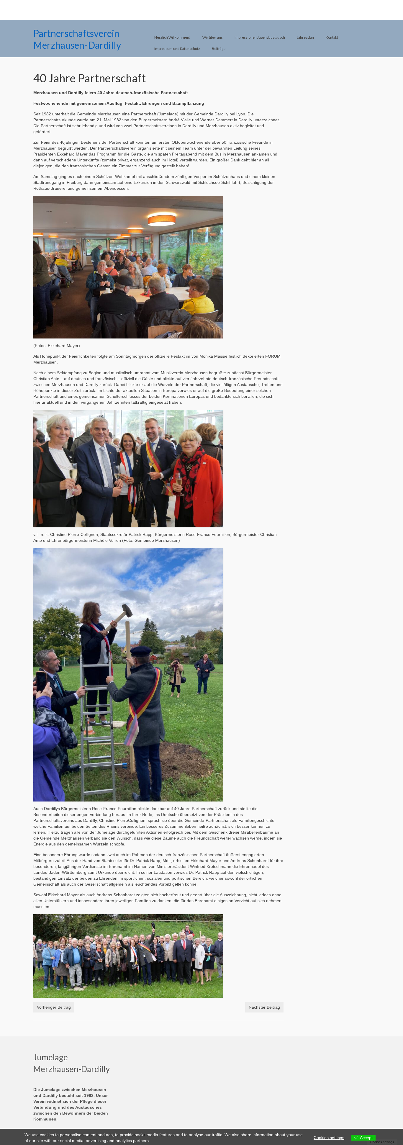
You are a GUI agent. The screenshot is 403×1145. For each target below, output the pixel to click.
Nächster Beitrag (264, 1007)
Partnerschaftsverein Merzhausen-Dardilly (77, 39)
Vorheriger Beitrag (54, 1007)
